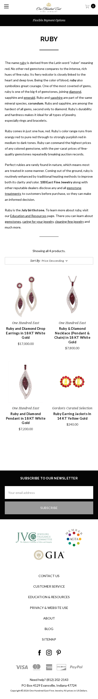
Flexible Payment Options (49, 20)
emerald (29, 97)
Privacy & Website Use (49, 608)
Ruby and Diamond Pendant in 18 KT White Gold (26, 418)
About (49, 618)
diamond (75, 92)
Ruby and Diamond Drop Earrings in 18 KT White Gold (25, 332)
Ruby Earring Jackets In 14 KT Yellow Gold (72, 416)
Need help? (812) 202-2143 (49, 680)
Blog (49, 629)
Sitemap (49, 639)
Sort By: (35, 261)
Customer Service (49, 586)
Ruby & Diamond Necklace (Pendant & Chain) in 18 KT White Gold (72, 335)
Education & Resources (49, 597)
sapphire (56, 97)
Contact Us (49, 576)
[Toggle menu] (6, 6)
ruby (23, 63)
